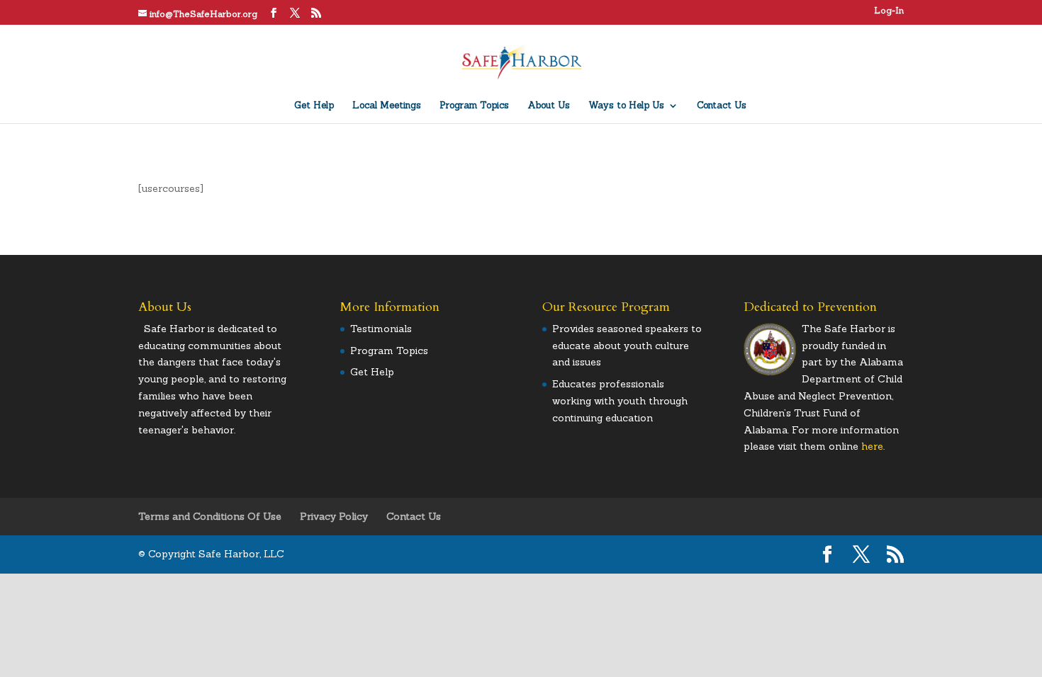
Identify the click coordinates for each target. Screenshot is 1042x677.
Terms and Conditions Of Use (209, 516)
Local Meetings (386, 106)
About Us (548, 106)
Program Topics (474, 106)
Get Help (314, 106)
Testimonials (381, 328)
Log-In (889, 11)
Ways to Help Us (626, 106)
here (872, 446)
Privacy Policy (334, 516)
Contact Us (721, 106)
